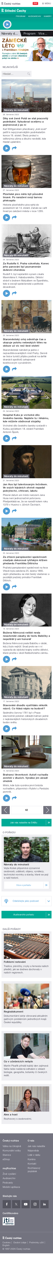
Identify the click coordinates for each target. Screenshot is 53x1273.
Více (42, 33)
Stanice (7, 1155)
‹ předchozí (5, 810)
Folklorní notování (15, 961)
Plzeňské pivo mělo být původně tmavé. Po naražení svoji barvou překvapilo (23, 197)
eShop (6, 1159)
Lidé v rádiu (34, 1155)
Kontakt (32, 1163)
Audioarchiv (34, 16)
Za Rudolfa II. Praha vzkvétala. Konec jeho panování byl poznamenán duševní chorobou (26, 266)
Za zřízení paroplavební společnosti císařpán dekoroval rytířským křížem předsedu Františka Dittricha (25, 560)
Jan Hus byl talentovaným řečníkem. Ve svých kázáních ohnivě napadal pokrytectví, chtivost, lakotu (25, 487)
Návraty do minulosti (16, 864)
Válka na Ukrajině (12, 1146)
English (6, 1245)
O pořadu (9, 832)
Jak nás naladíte (36, 1146)
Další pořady (12, 929)
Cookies (6, 1242)
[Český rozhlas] (10, 3)
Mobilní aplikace (11, 1187)
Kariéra (31, 1159)
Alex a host (11, 1114)
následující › (47, 810)
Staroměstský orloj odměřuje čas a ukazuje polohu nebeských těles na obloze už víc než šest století (25, 342)
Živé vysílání (9, 1174)
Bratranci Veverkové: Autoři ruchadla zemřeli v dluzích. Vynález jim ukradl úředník (25, 778)
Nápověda (33, 1150)
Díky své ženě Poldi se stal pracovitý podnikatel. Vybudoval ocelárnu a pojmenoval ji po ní (25, 121)
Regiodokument (13, 1011)
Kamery (48, 16)
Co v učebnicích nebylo (18, 1061)
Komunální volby (12, 1150)
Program (20, 16)
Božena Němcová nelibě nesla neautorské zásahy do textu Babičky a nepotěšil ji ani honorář (26, 636)
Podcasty (8, 1182)
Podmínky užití (36, 1242)
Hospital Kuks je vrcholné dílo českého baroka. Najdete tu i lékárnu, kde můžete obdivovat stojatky (26, 418)
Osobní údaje (19, 1242)
